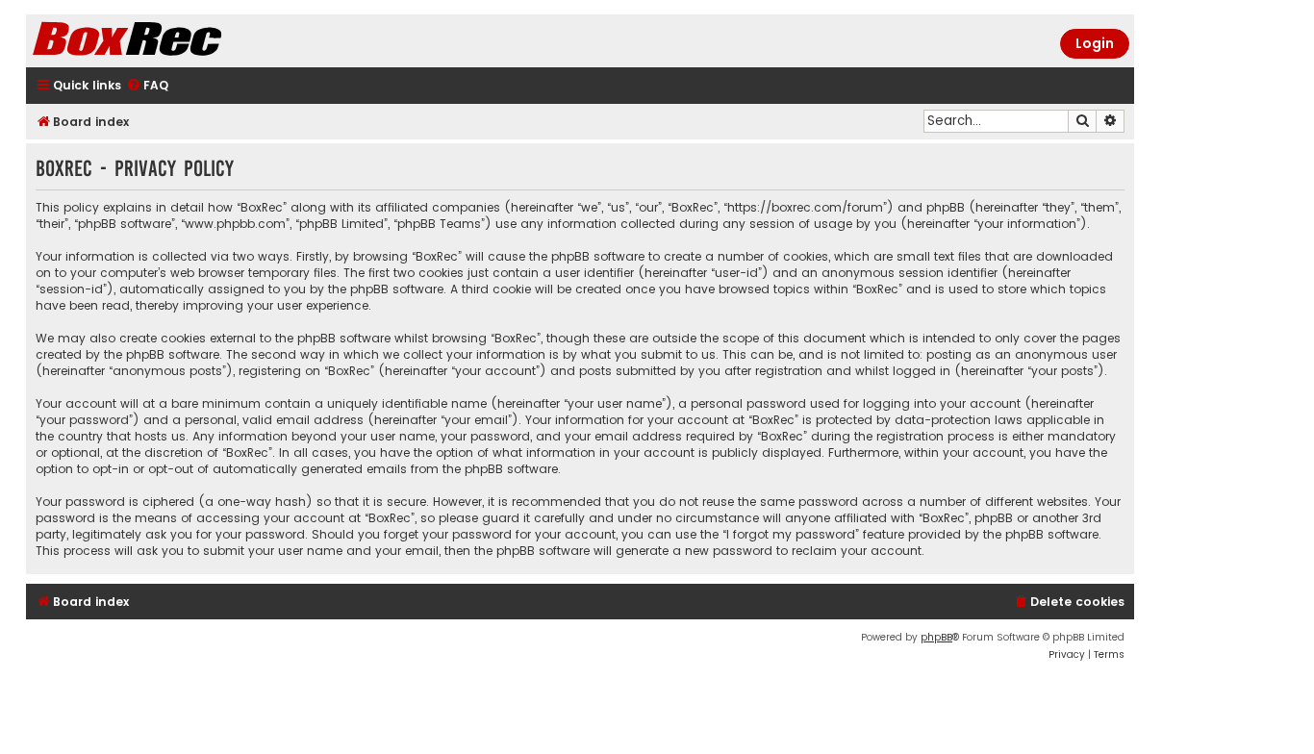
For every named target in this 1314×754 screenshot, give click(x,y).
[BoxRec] (175, 41)
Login (1094, 43)
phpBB (936, 637)
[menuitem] (147, 86)
